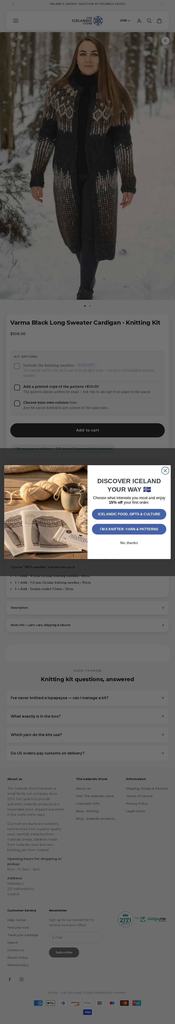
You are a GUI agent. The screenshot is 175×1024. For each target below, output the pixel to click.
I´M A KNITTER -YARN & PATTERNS (129, 529)
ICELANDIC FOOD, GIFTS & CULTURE (129, 514)
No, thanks (129, 542)
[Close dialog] (165, 470)
